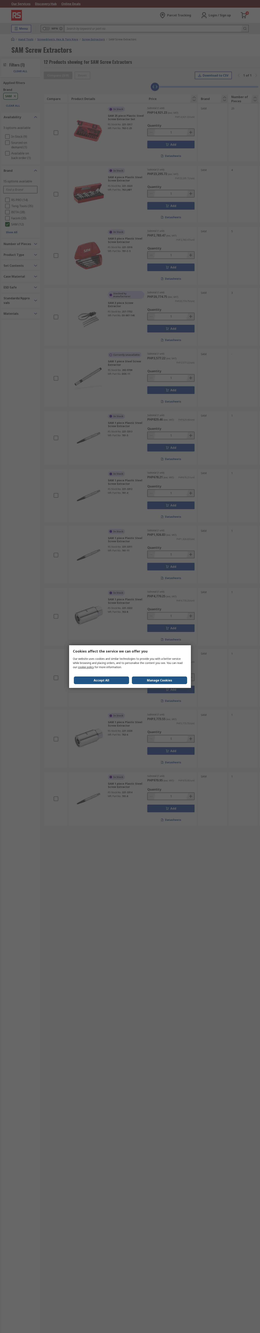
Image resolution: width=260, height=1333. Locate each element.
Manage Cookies (159, 680)
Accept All (101, 680)
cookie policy (86, 667)
